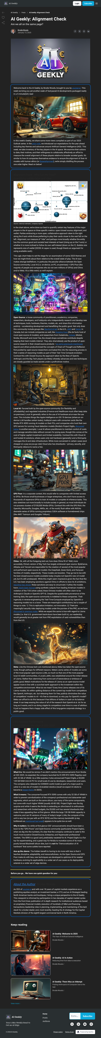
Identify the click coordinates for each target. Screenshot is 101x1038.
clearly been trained (26, 588)
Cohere (72, 335)
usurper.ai (76, 88)
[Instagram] (91, 1024)
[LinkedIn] (78, 1024)
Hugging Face (61, 332)
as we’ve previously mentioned (69, 344)
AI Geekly (14, 13)
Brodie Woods (23, 30)
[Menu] (96, 3)
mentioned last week (34, 821)
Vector (78, 329)
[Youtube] (85, 1024)
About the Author (24, 884)
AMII (69, 329)
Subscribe (88, 3)
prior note (36, 143)
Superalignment (46, 161)
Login (77, 3)
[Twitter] (72, 1024)
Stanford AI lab (50, 329)
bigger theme (28, 790)
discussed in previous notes (26, 611)
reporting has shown (22, 585)
